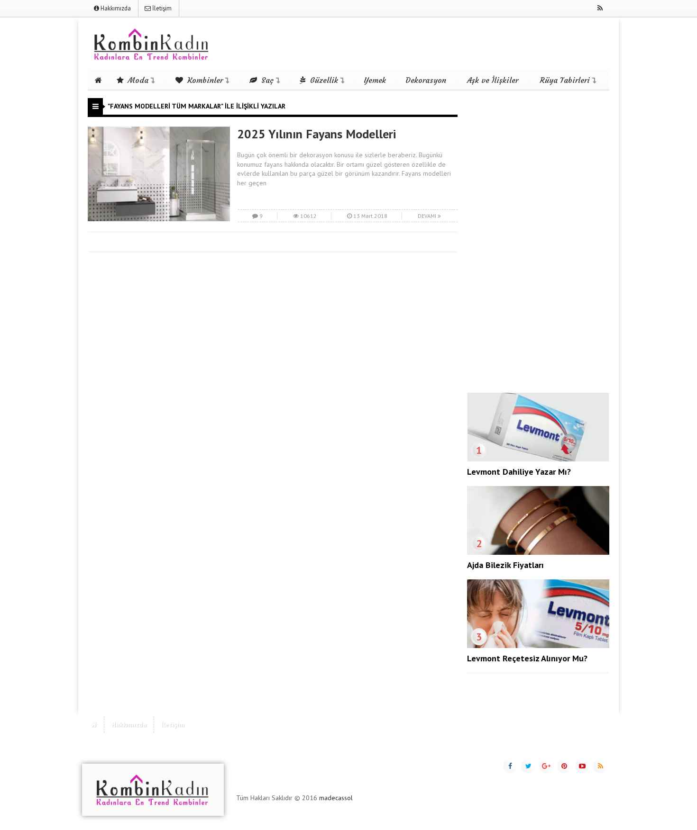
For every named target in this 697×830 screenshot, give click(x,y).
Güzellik (323, 80)
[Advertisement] (538, 240)
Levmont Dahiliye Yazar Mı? (519, 471)
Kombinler (204, 80)
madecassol (336, 798)
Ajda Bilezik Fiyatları (505, 564)
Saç (266, 80)
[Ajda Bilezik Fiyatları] (538, 552)
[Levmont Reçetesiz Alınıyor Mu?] (538, 645)
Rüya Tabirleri (565, 80)
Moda (137, 80)
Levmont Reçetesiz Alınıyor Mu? (527, 658)
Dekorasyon (425, 80)
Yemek (375, 80)
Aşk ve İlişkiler (492, 80)
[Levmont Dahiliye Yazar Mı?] (538, 459)
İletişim (161, 8)
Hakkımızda (115, 8)
